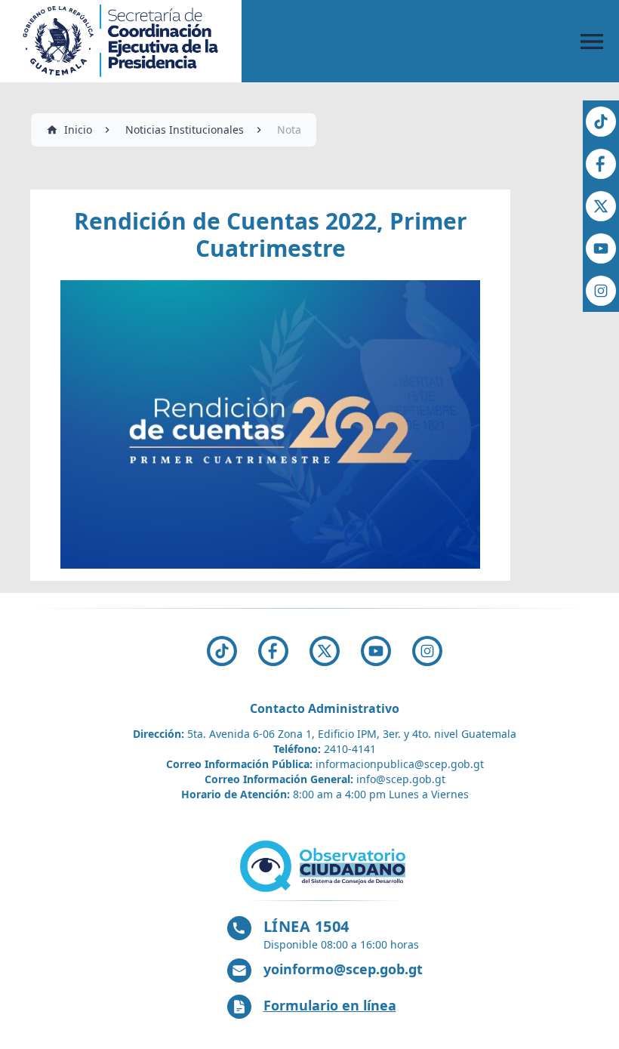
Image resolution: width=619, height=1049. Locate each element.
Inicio (78, 129)
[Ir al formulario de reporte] (324, 866)
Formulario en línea (329, 1005)
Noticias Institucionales (184, 129)
